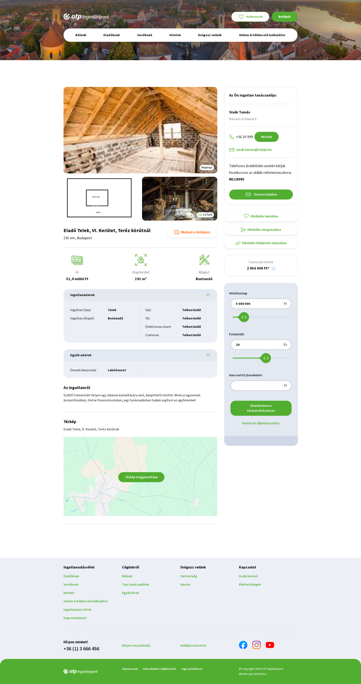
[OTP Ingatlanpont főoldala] (86, 16)
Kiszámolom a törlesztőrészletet (261, 408)
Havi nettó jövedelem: (245, 375)
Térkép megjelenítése (141, 477)
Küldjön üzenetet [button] (193, 645)
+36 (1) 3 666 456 (81, 649)
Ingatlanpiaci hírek (77, 609)
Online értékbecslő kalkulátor (86, 601)
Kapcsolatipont (75, 618)
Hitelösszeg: (238, 293)
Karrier (185, 584)
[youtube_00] (270, 646)
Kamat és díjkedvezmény (261, 423)
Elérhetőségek (250, 584)
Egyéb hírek (130, 593)
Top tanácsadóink (135, 584)
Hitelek (69, 593)
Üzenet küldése (265, 194)
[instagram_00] (256, 646)
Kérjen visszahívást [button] (136, 645)
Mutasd (266, 137)
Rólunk (127, 576)
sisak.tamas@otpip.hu (254, 149)
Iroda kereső (248, 576)
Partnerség (188, 576)
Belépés (284, 16)
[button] (273, 268)
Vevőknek (71, 584)
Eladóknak (71, 576)
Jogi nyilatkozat (191, 669)
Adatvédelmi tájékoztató (159, 669)
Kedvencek (254, 16)
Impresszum (130, 669)
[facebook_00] (243, 646)
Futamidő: (237, 334)
